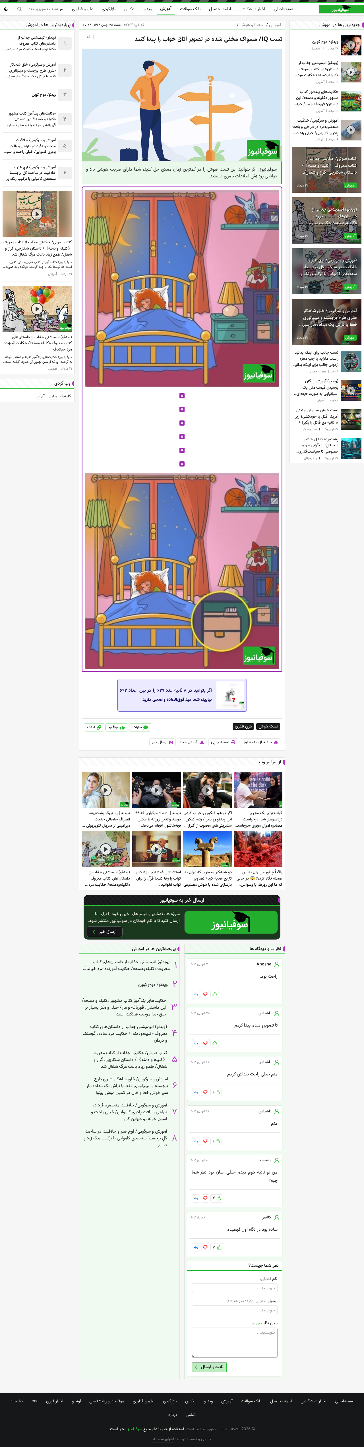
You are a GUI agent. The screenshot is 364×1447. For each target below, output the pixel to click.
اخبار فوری (54, 1401)
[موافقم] (214, 994)
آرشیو (76, 1401)
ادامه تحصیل (220, 9)
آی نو (40, 396)
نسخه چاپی (220, 742)
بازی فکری (243, 726)
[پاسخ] (196, 994)
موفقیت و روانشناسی (106, 1401)
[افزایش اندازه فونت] (94, 37)
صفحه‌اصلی (283, 9)
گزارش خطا (189, 742)
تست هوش (268, 726)
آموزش (165, 8)
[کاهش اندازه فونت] (84, 37)
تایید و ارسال (212, 1367)
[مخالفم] (205, 994)
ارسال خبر (159, 742)
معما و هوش (250, 25)
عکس (129, 9)
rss (35, 1401)
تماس (191, 1414)
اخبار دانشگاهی (252, 9)
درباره (172, 1414)
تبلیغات (16, 1401)
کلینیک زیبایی (60, 396)
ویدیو (147, 9)
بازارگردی (108, 9)
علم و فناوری (82, 9)
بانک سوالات (190, 9)
